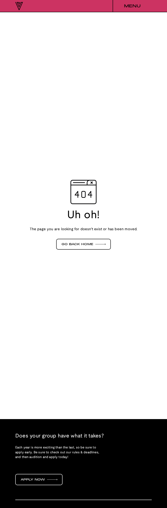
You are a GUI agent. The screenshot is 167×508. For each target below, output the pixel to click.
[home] (19, 6)
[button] (132, 6)
